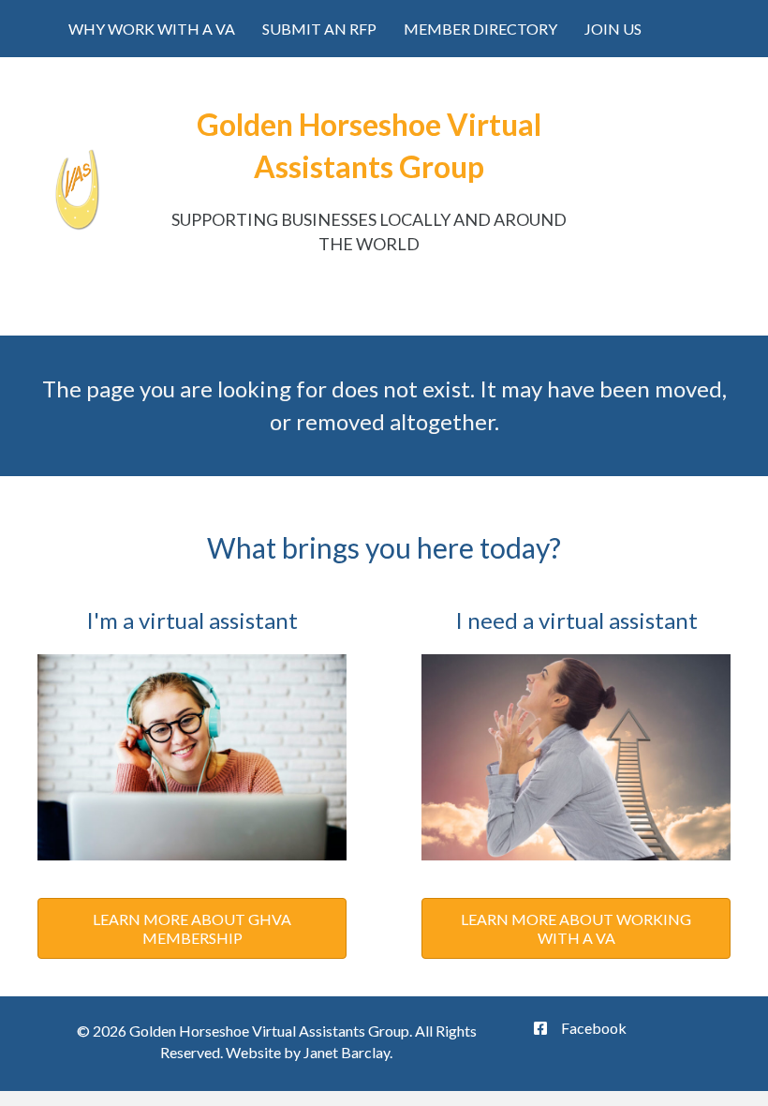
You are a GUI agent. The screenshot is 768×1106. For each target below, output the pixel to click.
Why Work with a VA (151, 28)
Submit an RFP (319, 28)
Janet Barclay (346, 1052)
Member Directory (480, 28)
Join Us (613, 28)
